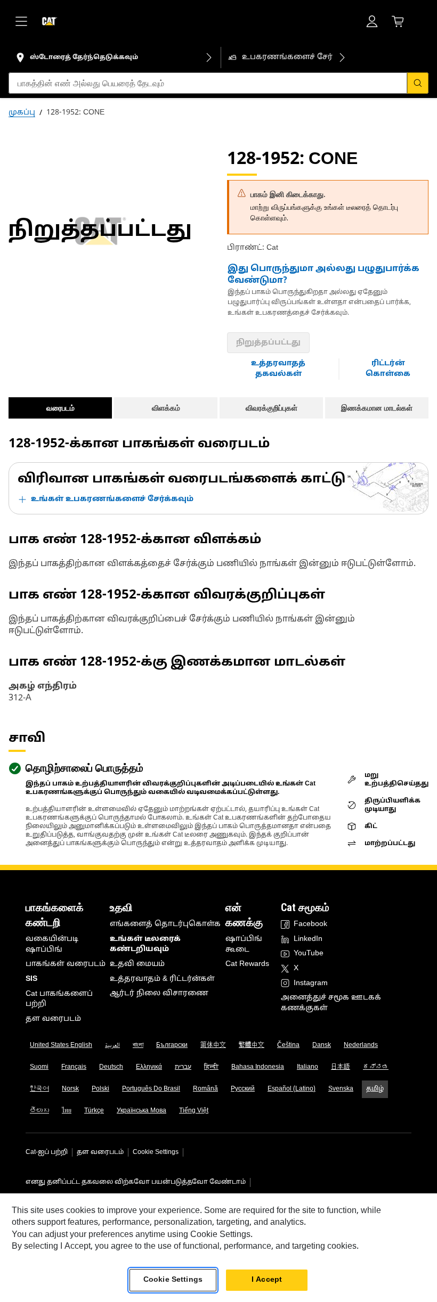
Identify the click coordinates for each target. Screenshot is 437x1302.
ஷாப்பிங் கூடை (243, 944)
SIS (31, 979)
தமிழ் (375, 1089)
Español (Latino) (291, 1089)
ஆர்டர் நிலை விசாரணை (159, 993)
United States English (61, 1045)
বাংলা (138, 1045)
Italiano (307, 1067)
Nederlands (361, 1045)
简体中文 (213, 1045)
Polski (100, 1089)
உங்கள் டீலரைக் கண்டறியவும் (145, 944)
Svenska (340, 1089)
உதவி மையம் (137, 964)
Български (172, 1045)
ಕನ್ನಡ (376, 1067)
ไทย (66, 1111)
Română (205, 1089)
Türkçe (94, 1111)
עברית (183, 1067)
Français (73, 1067)
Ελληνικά (149, 1067)
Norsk (70, 1089)
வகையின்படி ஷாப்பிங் (52, 944)
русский (243, 1089)
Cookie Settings (156, 1152)
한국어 (39, 1089)
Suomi (39, 1067)
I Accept (267, 1279)
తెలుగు (39, 1111)
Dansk (321, 1045)
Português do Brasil (151, 1089)
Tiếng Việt (193, 1111)
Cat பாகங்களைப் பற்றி (59, 999)
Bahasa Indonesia (257, 1067)
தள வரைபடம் (53, 1018)
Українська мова (141, 1111)
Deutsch (111, 1067)
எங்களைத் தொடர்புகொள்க (165, 924)
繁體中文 (251, 1045)
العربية (112, 1045)
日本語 (340, 1067)
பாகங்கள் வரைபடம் (66, 964)
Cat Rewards (247, 964)
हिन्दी (211, 1067)
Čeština (288, 1045)
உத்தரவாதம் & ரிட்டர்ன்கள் (162, 979)
